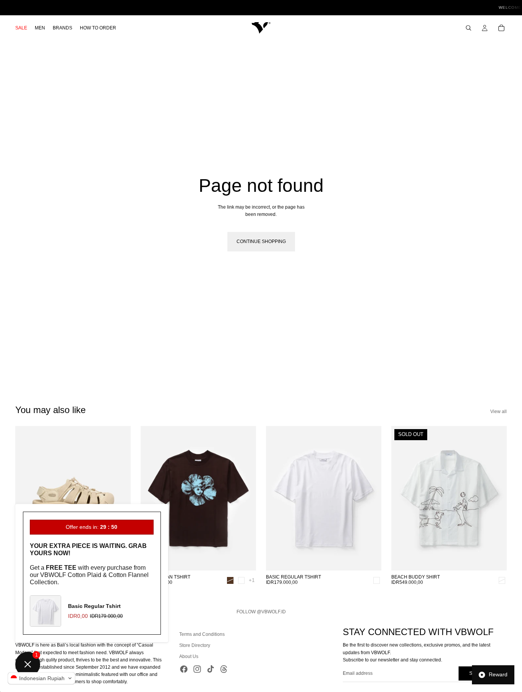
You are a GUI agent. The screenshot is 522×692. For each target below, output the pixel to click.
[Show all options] (252, 580)
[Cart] (501, 27)
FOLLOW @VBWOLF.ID (261, 611)
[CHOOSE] (244, 559)
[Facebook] (183, 668)
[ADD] (369, 559)
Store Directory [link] (194, 645)
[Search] (468, 27)
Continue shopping (261, 241)
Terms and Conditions (202, 634)
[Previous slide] (26, 498)
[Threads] (224, 668)
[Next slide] (119, 498)
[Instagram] (197, 668)
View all (498, 411)
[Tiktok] (210, 668)
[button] (41, 678)
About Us (188, 656)
